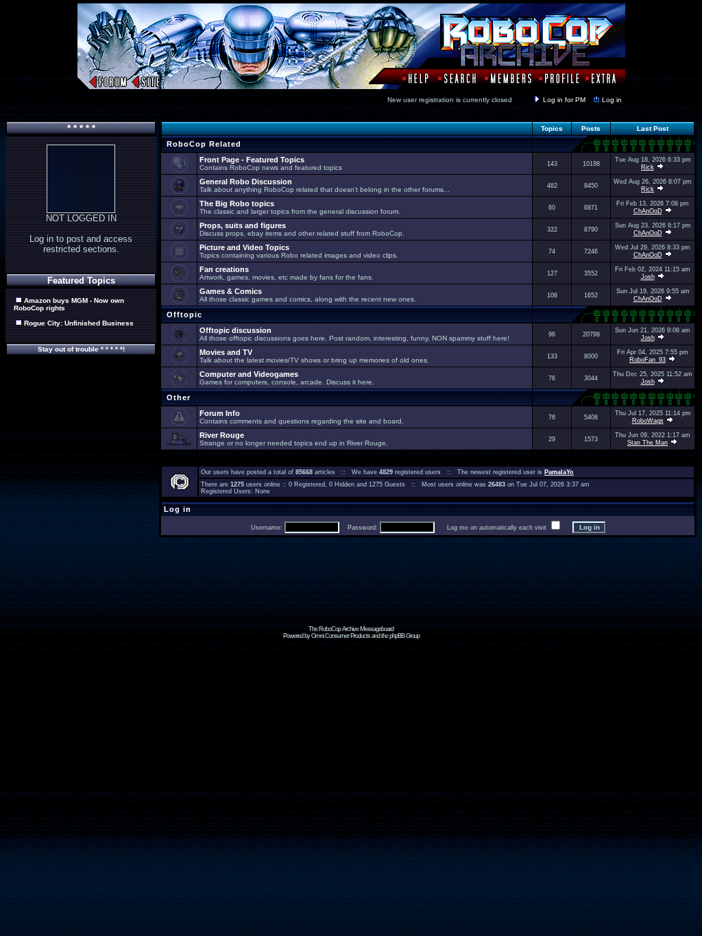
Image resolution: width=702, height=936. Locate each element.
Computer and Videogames (248, 374)
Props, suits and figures (242, 225)
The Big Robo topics (236, 203)
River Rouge (221, 435)
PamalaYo (559, 472)
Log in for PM (564, 99)
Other (177, 397)
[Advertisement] (351, 595)
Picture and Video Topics (244, 247)
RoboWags (648, 420)
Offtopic (183, 314)
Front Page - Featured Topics (251, 160)
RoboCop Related (202, 144)
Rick (647, 167)
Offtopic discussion (235, 330)
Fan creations (224, 269)
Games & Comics (230, 291)
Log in (612, 99)
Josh (648, 276)
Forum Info (219, 413)
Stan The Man (647, 442)
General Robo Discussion (245, 181)
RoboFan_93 (647, 359)
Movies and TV (225, 352)
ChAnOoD (647, 211)
